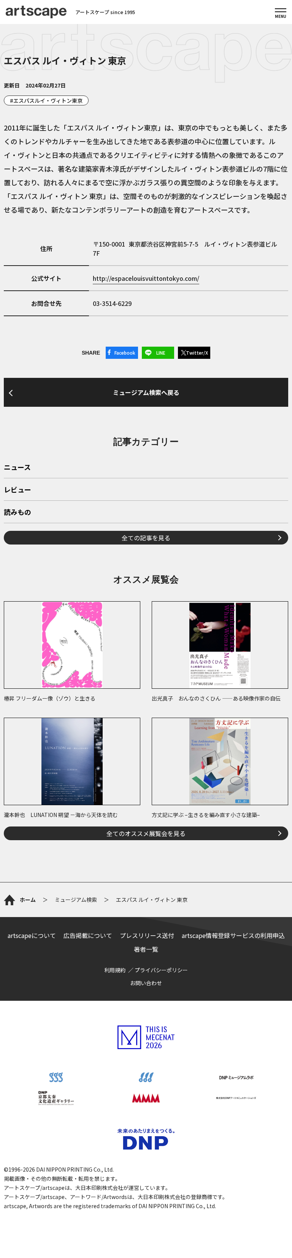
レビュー (17, 490)
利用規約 (114, 970)
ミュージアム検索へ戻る (146, 392)
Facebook (124, 352)
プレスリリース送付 (147, 935)
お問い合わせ (146, 983)
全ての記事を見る (146, 537)
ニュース (17, 467)
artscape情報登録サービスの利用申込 (233, 935)
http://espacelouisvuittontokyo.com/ (146, 278)
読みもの (17, 512)
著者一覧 (146, 949)
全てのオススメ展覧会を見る (146, 833)
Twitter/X (197, 352)
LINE (160, 352)
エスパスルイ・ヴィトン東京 (48, 100)
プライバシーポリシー (161, 970)
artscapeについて (32, 935)
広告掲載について (87, 935)
